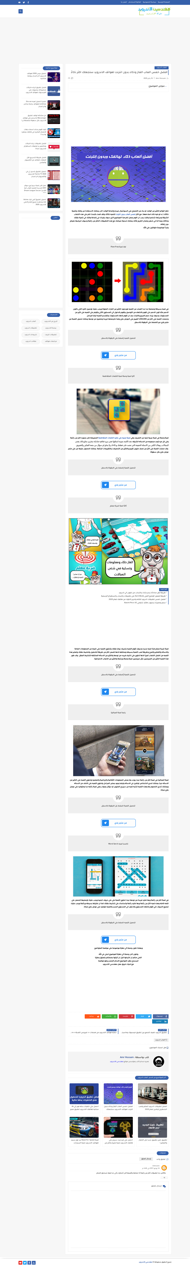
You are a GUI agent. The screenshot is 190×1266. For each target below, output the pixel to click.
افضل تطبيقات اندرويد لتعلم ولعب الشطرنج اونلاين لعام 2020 (153, 1108)
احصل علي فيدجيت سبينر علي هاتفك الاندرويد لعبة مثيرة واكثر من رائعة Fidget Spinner (119, 1141)
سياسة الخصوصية (149, 2)
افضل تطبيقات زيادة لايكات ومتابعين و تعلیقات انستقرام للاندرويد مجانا (35, 146)
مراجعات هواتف (51, 341)
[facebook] (28, 2)
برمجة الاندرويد (50, 328)
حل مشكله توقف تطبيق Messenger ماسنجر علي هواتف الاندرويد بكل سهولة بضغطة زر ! (33, 118)
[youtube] (19, 2)
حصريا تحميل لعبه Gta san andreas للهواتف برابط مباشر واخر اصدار (35, 104)
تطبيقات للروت (51, 335)
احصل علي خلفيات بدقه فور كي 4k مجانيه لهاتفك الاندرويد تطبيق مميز (84, 1108)
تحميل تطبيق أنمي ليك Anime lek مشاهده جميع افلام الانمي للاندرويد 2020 (35, 202)
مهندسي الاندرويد (116, 1062)
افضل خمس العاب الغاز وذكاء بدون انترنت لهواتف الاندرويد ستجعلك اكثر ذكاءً (118, 1108)
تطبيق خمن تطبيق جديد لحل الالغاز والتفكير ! (153, 1141)
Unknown (156, 1166)
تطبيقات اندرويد (31, 328)
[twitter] (24, 2)
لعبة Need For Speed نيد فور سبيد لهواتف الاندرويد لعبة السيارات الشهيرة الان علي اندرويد (85, 1141)
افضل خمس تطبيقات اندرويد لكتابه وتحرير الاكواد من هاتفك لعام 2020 (137, 600)
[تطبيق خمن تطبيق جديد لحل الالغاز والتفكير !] (152, 1127)
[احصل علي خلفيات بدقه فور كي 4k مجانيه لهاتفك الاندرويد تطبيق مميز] (84, 1093)
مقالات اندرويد (30, 341)
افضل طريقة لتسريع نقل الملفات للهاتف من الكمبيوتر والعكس (35, 160)
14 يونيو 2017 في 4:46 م (151, 1168)
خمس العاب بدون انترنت (126, 215)
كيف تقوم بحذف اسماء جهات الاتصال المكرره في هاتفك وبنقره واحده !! (34, 132)
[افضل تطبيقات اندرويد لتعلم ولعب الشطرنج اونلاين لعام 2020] (152, 1093)
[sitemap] (34, 1263)
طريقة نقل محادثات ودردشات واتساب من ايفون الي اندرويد (142, 593)
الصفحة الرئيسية (164, 2)
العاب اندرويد (161, 68)
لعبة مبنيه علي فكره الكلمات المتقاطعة (114, 438)
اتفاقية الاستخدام (135, 2)
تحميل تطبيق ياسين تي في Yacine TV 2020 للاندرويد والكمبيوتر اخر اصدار (36, 174)
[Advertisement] (95, 41)
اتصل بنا (124, 2)
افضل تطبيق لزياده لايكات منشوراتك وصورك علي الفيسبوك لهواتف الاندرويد (36, 90)
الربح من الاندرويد (50, 321)
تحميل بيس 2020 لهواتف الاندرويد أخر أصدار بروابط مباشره (36, 76)
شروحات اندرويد (31, 335)
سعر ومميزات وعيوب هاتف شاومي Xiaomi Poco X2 (145, 603)
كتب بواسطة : (134, 1057)
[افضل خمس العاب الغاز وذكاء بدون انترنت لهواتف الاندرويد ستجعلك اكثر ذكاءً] (118, 1093)
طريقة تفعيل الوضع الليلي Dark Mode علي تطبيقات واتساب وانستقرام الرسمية (133, 596)
